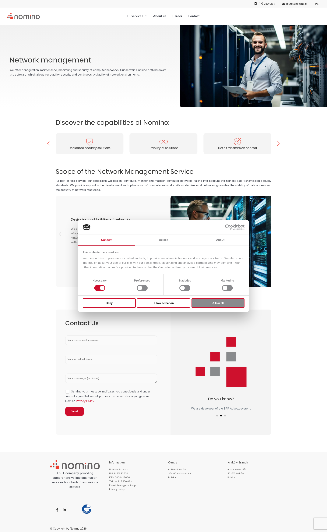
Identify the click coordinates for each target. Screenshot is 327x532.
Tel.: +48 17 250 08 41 (121, 481)
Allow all (218, 303)
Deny (109, 303)
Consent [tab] (106, 239)
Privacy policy (117, 489)
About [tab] (220, 239)
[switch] (142, 288)
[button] (265, 3)
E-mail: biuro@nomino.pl (122, 485)
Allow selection (163, 303)
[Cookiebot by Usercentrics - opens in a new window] (227, 227)
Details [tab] (163, 239)
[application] (145, 16)
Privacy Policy (85, 401)
